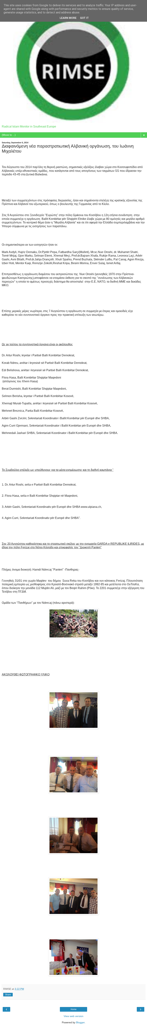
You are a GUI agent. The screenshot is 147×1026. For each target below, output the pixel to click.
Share (8, 994)
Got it (84, 18)
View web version (73, 1016)
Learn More (68, 18)
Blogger (80, 1022)
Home (74, 1009)
